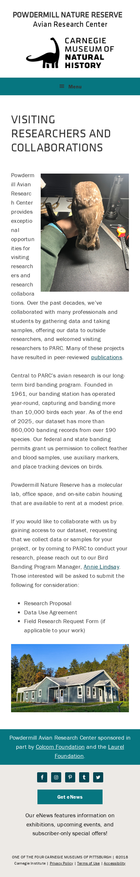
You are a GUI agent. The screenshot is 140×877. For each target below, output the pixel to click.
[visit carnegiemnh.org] (70, 66)
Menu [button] (75, 86)
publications (106, 357)
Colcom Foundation (60, 746)
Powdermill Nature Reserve (67, 14)
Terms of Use (88, 863)
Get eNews (70, 796)
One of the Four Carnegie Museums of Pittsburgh (61, 856)
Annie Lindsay (101, 566)
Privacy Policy (61, 863)
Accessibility (115, 863)
